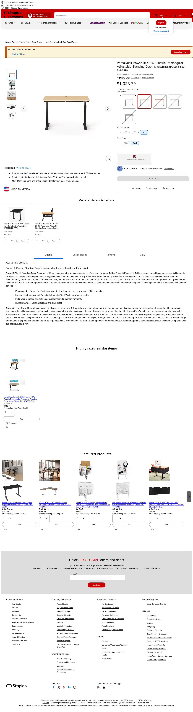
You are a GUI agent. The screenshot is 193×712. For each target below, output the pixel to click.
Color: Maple (122, 92)
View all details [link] (23, 168)
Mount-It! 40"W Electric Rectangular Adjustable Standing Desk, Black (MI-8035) (17, 505)
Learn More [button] (169, 169)
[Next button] (108, 108)
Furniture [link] (15, 42)
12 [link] (12, 509)
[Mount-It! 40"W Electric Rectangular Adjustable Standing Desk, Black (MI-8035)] (19, 481)
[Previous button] (24, 108)
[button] (147, 16)
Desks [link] (22, 42)
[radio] (134, 158)
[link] (33, 2)
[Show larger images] (108, 158)
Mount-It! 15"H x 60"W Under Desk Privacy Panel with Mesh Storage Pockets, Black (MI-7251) (166, 505)
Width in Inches (123, 127)
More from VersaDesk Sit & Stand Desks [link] (61, 42)
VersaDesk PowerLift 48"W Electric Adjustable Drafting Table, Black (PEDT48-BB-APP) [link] (16, 226)
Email (74, 574)
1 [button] (117, 78)
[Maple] (144, 101)
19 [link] (48, 509)
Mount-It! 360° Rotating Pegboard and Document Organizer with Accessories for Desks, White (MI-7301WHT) (93, 505)
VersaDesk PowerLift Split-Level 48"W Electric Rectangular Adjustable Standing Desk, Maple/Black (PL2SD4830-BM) (20, 399)
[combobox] (102, 15)
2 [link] (158, 509)
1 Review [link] (135, 78)
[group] (16, 225)
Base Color (121, 138)
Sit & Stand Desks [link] (34, 42)
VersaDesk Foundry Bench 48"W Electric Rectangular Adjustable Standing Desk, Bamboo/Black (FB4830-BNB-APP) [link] (46, 226)
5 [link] (121, 509)
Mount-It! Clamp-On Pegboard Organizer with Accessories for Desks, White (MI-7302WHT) (129, 505)
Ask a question (148, 78)
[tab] (48, 255)
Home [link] (7, 42)
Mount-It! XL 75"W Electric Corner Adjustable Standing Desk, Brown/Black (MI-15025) (55, 505)
